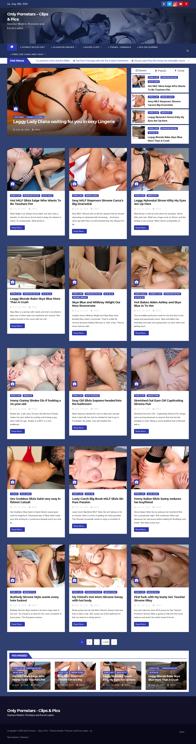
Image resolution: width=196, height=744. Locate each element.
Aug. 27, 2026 (22, 130)
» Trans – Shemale (119, 47)
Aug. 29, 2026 (19, 209)
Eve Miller (18, 117)
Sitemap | (24, 737)
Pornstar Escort (169, 77)
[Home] (12, 47)
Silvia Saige (154, 82)
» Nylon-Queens (147, 47)
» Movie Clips (91, 47)
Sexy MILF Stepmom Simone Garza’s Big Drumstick (70, 680)
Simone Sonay (110, 592)
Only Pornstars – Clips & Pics (35, 731)
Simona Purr (153, 396)
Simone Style (29, 592)
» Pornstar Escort (32, 47)
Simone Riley (153, 592)
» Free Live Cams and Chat (27, 54)
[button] (188, 50)
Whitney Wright (80, 297)
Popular (162, 70)
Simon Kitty (166, 113)
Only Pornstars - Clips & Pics (33, 710)
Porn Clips (153, 77)
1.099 (105, 642)
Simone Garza (167, 97)
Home (181, 732)
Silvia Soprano (92, 396)
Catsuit (14, 494)
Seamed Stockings (34, 117)
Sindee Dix (28, 396)
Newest (142, 70)
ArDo (37, 130)
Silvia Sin (89, 494)
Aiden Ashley (140, 294)
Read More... (17, 228)
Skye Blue (153, 133)
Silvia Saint (26, 494)
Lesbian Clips (155, 294)
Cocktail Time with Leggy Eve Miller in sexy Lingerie (66, 121)
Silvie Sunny (153, 494)
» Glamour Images (63, 47)
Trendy (180, 70)
